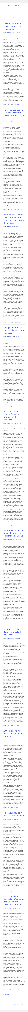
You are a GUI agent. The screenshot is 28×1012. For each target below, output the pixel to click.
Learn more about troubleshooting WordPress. (13, 1004)
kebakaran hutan (17, 725)
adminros (18, 32)
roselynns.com (14, 12)
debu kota (15, 890)
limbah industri (16, 525)
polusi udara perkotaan (18, 322)
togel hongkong (6, 709)
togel (9, 798)
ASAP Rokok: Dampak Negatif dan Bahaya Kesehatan (12, 734)
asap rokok (15, 807)
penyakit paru (16, 104)
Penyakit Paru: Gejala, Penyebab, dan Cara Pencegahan (13, 26)
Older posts (6, 994)
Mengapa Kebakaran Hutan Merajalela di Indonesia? (13, 632)
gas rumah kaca (16, 406)
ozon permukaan (16, 989)
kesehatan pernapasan (18, 209)
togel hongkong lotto (15, 89)
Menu (14, 17)
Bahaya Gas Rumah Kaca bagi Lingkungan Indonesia (13, 330)
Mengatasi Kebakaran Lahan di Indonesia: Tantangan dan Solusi (13, 533)
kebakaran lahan (16, 623)
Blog (8, 104)
